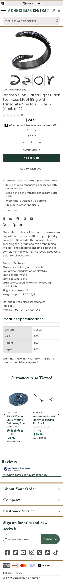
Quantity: (31, 135)
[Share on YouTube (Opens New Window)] (23, 552)
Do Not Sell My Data (12, 573)
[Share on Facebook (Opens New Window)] (4, 218)
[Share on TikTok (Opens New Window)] (56, 552)
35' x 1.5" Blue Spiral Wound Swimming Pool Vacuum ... (16, 421)
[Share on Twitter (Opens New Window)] (25, 218)
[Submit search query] (57, 21)
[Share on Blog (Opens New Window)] (48, 552)
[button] (2, 3)
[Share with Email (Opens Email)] (10, 218)
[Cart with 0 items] (58, 10)
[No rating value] (12, 115)
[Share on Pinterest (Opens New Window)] (31, 218)
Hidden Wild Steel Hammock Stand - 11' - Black (44, 420)
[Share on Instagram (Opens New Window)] (31, 552)
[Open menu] (3, 10)
